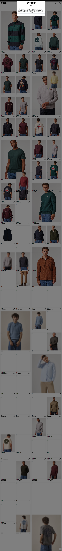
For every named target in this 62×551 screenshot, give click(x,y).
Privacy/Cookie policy (38, 12)
